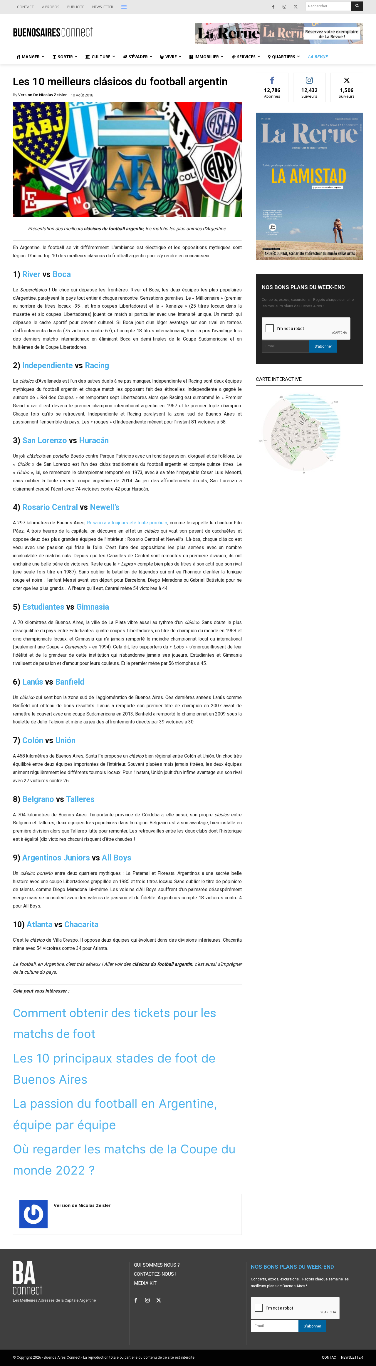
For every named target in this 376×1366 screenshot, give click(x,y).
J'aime (272, 77)
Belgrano (38, 799)
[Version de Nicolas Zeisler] (33, 1214)
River (31, 274)
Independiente (47, 365)
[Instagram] (284, 7)
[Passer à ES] (124, 7)
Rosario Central (50, 507)
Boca (62, 274)
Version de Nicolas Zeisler (42, 95)
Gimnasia (92, 607)
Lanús (32, 682)
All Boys (116, 858)
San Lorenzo (44, 440)
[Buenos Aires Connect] (97, 32)
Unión (65, 740)
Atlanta (39, 924)
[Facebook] (273, 7)
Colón (32, 740)
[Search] (357, 6)
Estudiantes (43, 607)
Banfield (69, 682)
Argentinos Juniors (56, 858)
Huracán (94, 440)
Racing (97, 365)
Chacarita (81, 924)
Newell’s (105, 507)
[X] (295, 7)
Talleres (80, 799)
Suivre (309, 77)
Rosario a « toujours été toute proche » (127, 523)
